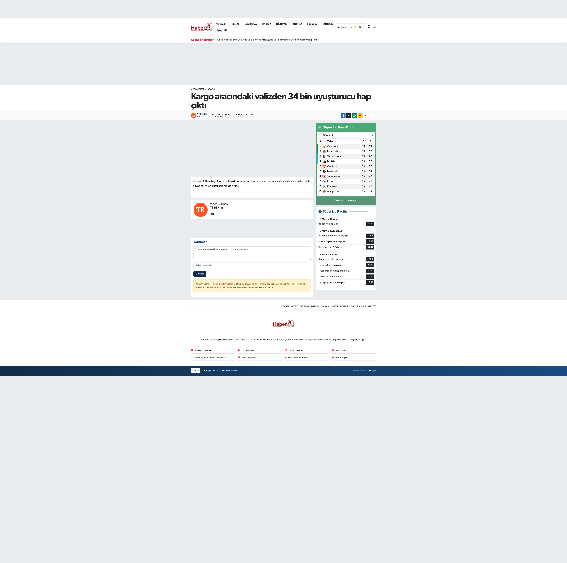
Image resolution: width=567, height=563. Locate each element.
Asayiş (211, 89)
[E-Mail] (212, 214)
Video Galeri (197, 89)
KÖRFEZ (297, 24)
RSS (197, 371)
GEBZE (235, 24)
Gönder (199, 274)
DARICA (266, 24)
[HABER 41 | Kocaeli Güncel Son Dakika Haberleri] (202, 27)
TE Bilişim (216, 207)
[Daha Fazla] (360, 115)
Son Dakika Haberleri (298, 358)
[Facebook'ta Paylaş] (343, 115)
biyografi (221, 30)
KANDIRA (361, 306)
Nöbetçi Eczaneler (203, 350)
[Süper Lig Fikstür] (372, 211)
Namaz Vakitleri (296, 350)
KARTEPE (372, 306)
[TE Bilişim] (200, 209)
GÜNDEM (327, 24)
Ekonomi (312, 24)
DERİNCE (344, 306)
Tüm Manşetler (248, 358)
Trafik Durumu (341, 350)
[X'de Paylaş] (348, 115)
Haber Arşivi (341, 358)
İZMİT (353, 306)
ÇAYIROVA (251, 24)
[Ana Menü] (373, 27)
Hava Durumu (248, 350)
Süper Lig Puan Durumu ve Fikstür (210, 358)
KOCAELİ (221, 24)
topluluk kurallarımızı (220, 284)
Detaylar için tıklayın (346, 200)
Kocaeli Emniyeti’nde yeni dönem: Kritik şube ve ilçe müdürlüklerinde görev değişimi (267, 39)
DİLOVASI (281, 24)
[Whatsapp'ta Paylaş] (354, 115)
